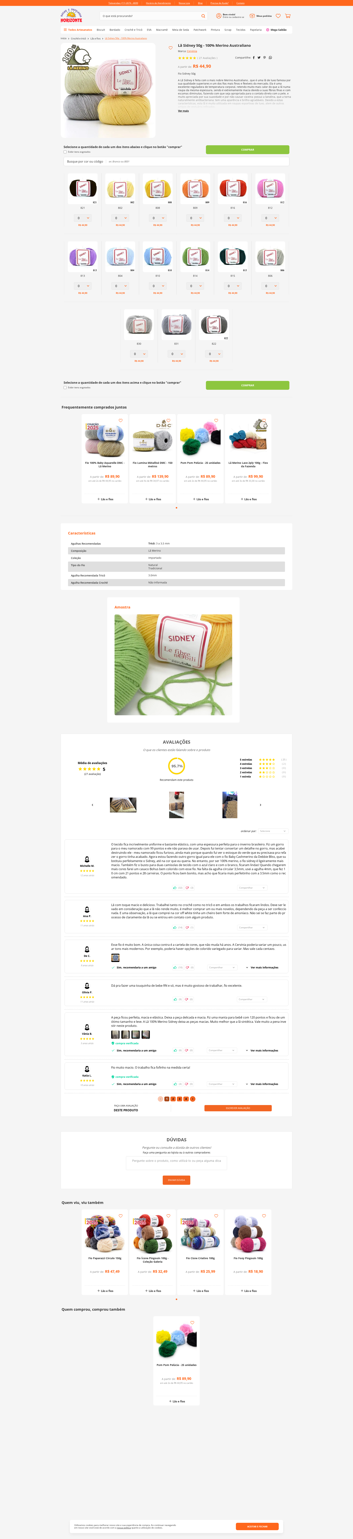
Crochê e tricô (78, 38)
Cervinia (192, 51)
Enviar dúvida (176, 1180)
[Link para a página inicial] (64, 38)
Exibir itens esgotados (79, 151)
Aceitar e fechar (257, 1526)
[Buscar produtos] (203, 16)
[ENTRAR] (231, 15)
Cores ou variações (107, 487)
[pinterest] (264, 57)
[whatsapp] (270, 57)
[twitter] (259, 57)
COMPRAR (247, 149)
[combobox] (154, 15)
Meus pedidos (264, 15)
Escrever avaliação (238, 1108)
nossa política (124, 1527)
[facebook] (254, 57)
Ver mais (183, 110)
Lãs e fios (95, 38)
